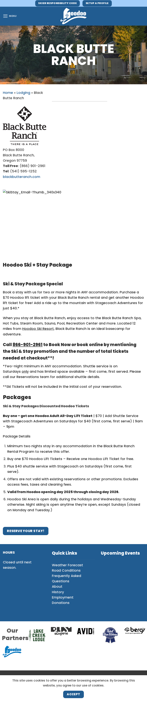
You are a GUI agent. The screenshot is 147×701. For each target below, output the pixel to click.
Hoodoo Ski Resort (38, 328)
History (58, 592)
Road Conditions (66, 570)
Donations (60, 602)
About (57, 586)
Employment (63, 597)
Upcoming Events (120, 553)
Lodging (23, 92)
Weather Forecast (67, 565)
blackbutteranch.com (21, 176)
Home (8, 92)
